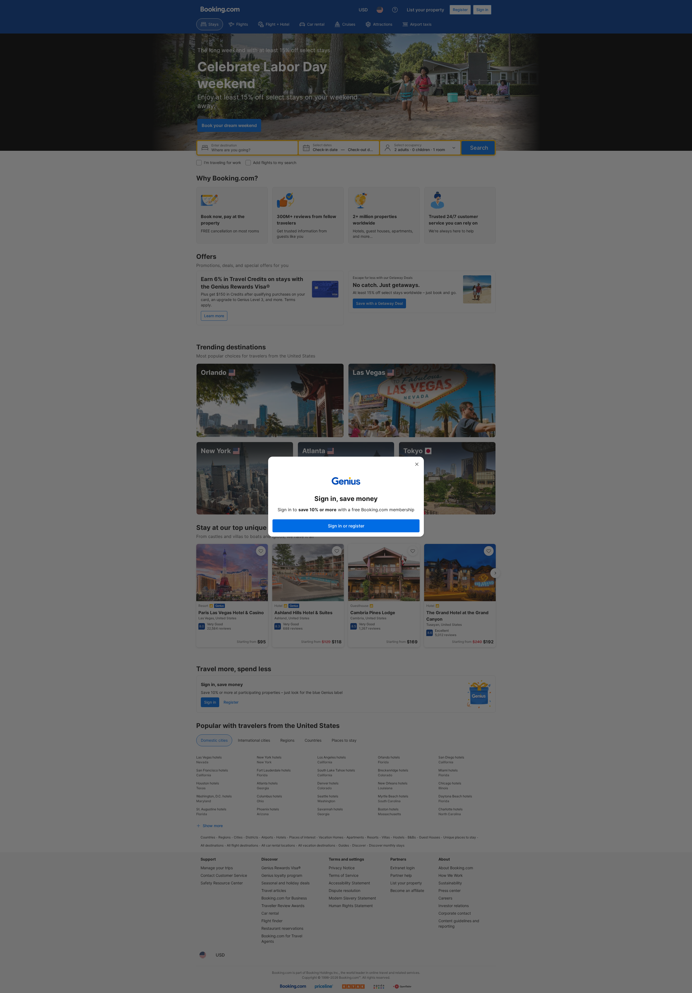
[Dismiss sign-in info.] (417, 464)
